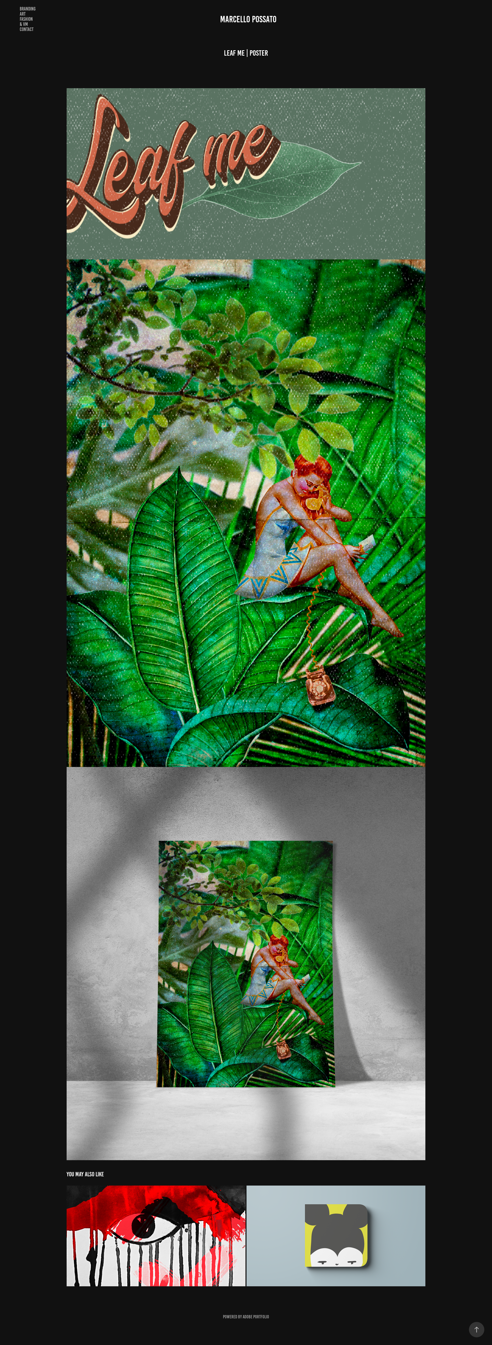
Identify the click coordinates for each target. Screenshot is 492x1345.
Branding (28, 9)
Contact (27, 29)
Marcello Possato (248, 19)
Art (23, 14)
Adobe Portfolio (256, 1316)
